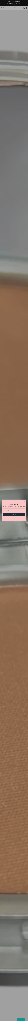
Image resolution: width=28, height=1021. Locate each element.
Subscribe (14, 514)
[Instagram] (14, 518)
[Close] (24, 501)
